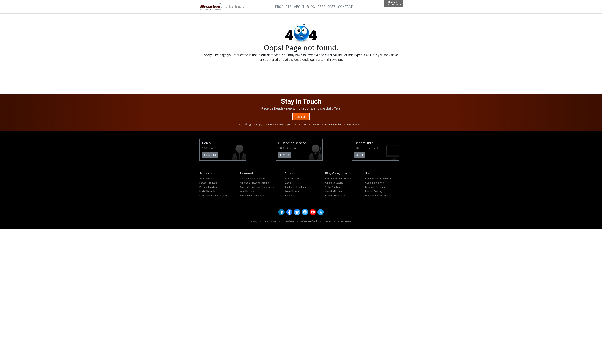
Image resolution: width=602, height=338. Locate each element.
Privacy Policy (333, 124)
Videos (288, 195)
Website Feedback (308, 221)
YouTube (313, 212)
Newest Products (208, 182)
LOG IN (393, 2)
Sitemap (327, 221)
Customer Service (374, 182)
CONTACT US (210, 155)
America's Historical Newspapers (257, 187)
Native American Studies (252, 195)
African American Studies (253, 178)
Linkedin (281, 212)
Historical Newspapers (336, 195)
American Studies (334, 182)
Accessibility (288, 221)
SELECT (359, 155)
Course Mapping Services (378, 178)
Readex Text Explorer (295, 187)
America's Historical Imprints (254, 182)
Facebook (289, 212)
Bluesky (297, 212)
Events (288, 182)
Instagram (305, 212)
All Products (205, 178)
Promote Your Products (377, 195)
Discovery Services (375, 187)
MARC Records (207, 191)
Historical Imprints (334, 191)
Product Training (373, 191)
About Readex (292, 178)
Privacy (254, 221)
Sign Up (301, 116)
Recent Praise (292, 191)
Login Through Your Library (213, 195)
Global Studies (332, 187)
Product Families (208, 187)
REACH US (284, 155)
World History (247, 191)
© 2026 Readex (344, 221)
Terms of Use (354, 124)
